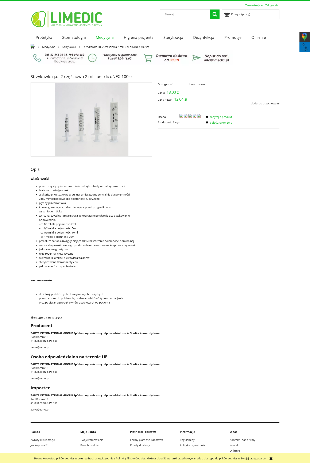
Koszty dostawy (140, 445)
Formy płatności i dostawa (146, 440)
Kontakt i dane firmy (242, 440)
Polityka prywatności (193, 445)
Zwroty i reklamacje (43, 440)
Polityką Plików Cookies (130, 458)
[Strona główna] (67, 18)
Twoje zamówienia (91, 440)
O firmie (235, 450)
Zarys (176, 122)
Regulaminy (187, 440)
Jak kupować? (39, 445)
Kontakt (235, 445)
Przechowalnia (89, 445)
